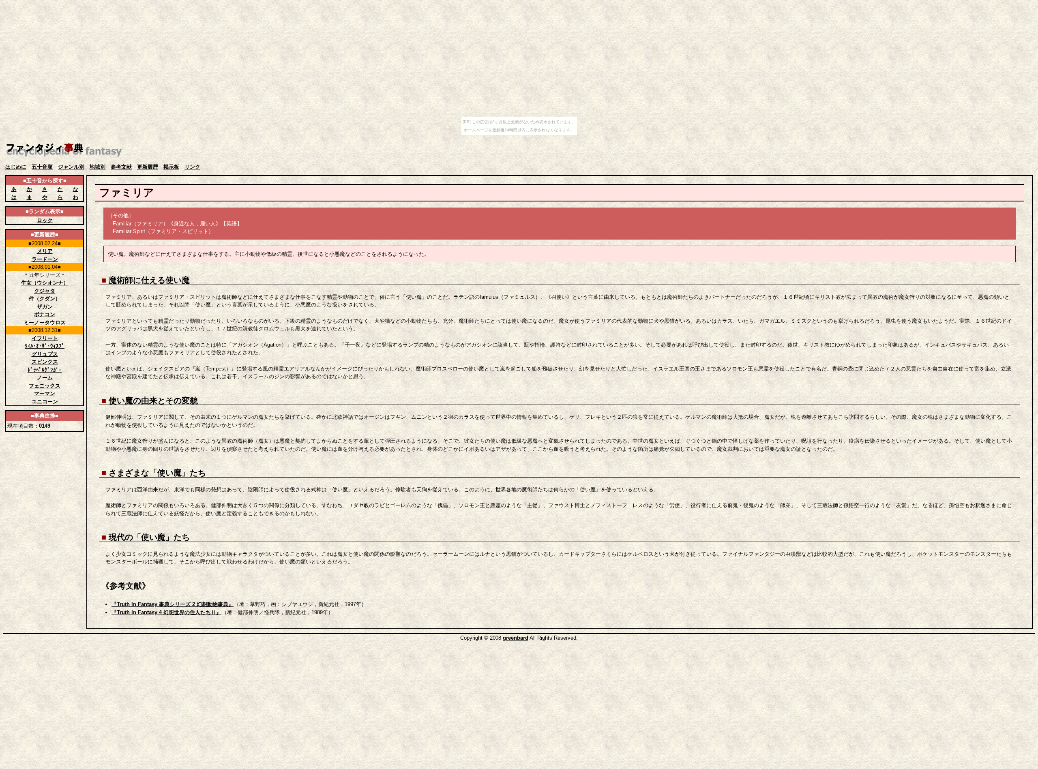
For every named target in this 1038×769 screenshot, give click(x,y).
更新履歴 (147, 167)
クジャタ (44, 291)
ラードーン (45, 259)
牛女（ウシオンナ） (45, 283)
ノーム (45, 378)
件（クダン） (44, 299)
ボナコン (44, 314)
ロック (45, 220)
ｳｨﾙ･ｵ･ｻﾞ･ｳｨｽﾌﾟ (44, 346)
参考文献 (121, 167)
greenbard (515, 638)
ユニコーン (45, 401)
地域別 (97, 167)
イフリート (45, 338)
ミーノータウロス (45, 322)
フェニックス (44, 386)
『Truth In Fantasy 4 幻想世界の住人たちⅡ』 (166, 612)
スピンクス (45, 362)
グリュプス (45, 354)
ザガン (45, 307)
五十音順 (42, 167)
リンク (192, 167)
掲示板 (171, 167)
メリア (45, 251)
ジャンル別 (71, 167)
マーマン (44, 393)
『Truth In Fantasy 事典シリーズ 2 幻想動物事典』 (173, 604)
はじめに (15, 167)
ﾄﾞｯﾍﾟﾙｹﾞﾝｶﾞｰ (45, 370)
